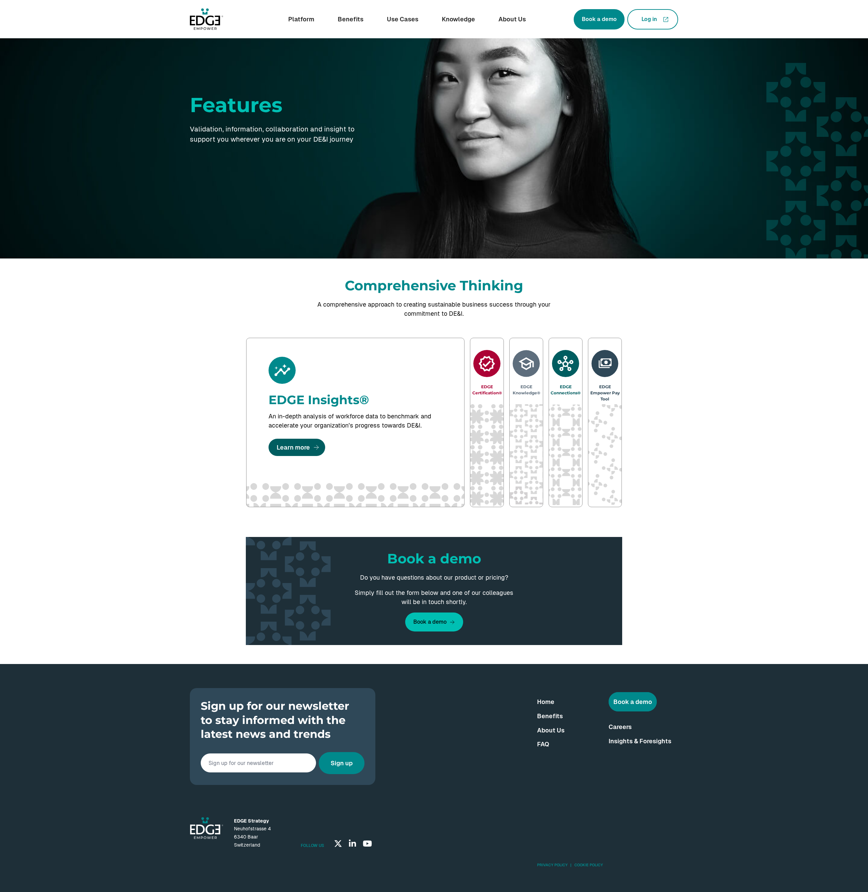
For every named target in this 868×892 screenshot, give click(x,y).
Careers (620, 726)
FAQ (543, 744)
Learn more (293, 447)
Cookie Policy (588, 865)
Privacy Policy (552, 865)
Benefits (350, 19)
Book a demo (599, 19)
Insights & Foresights (640, 741)
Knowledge (458, 19)
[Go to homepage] (206, 19)
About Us (512, 19)
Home (545, 701)
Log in (649, 19)
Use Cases (402, 19)
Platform (301, 19)
